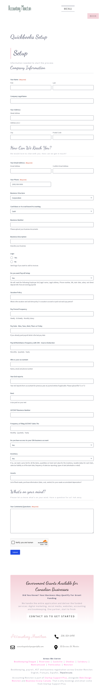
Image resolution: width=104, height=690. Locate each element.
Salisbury (83, 661)
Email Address (15, 166)
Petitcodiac (54, 664)
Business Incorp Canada (38, 680)
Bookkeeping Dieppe (25, 661)
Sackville (58, 661)
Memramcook (38, 664)
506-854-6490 (68, 635)
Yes (15, 258)
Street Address (15, 113)
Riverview (44, 661)
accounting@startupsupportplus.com (30, 646)
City (11, 133)
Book (93, 16)
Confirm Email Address (60, 166)
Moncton (68, 664)
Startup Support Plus (56, 677)
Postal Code (57, 133)
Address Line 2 (15, 123)
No (15, 262)
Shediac (70, 661)
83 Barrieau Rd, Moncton (69, 646)
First (11, 83)
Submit (15, 552)
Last (54, 83)
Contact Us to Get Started (52, 616)
